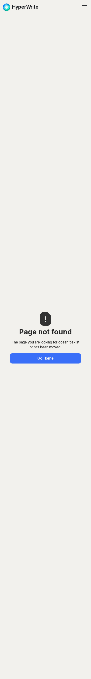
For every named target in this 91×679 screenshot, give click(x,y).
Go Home (45, 358)
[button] (83, 7)
